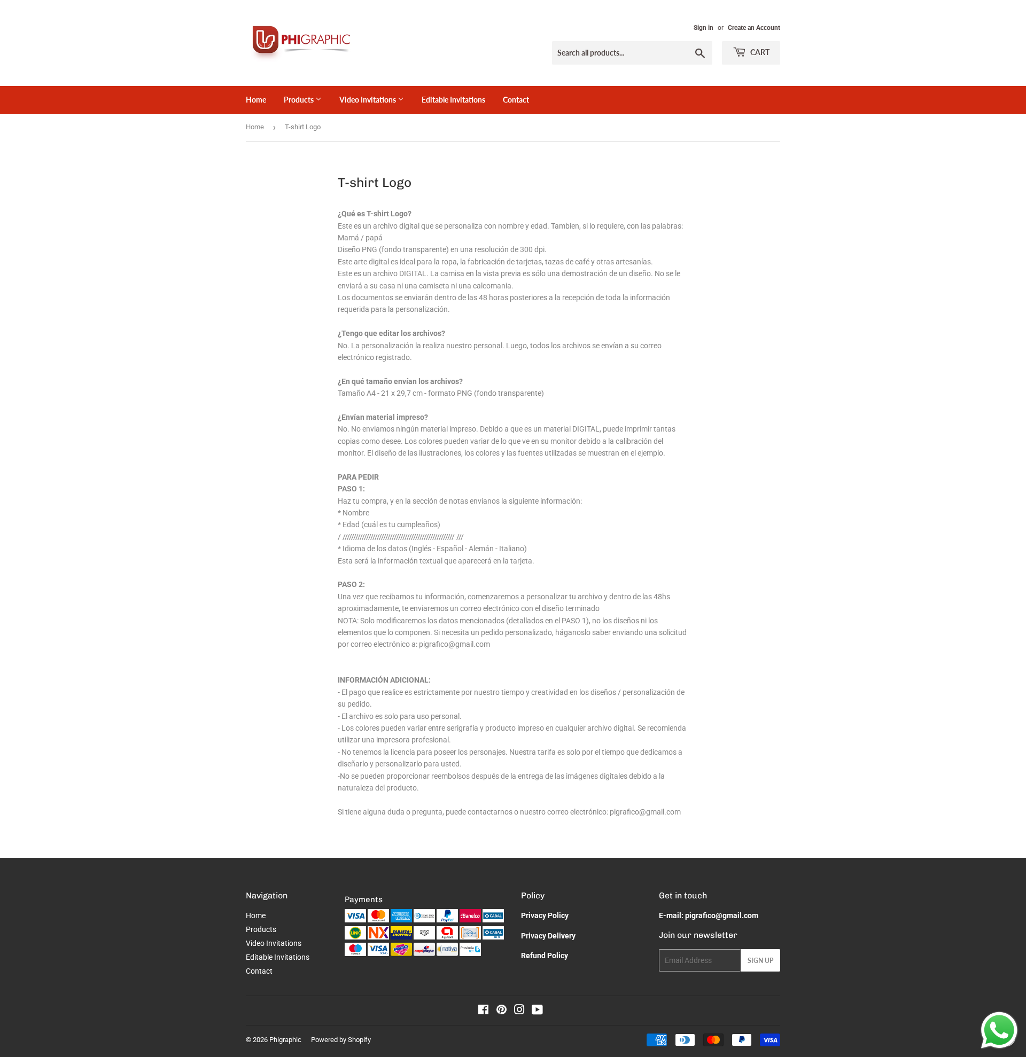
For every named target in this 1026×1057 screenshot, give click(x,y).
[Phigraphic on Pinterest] (501, 1011)
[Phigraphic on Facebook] (483, 1011)
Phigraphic (285, 1040)
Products (299, 99)
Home (256, 99)
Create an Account (754, 28)
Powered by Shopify (341, 1040)
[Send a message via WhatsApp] (999, 1030)
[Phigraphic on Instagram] (519, 1011)
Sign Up (760, 961)
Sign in (703, 28)
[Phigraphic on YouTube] (537, 1011)
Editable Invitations (453, 99)
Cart (759, 52)
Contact (516, 99)
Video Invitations (368, 99)
